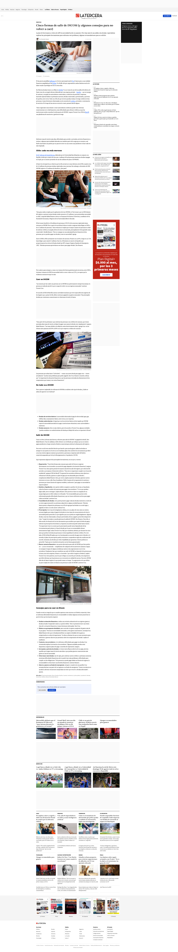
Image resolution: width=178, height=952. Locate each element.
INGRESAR (174, 15)
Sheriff (87, 112)
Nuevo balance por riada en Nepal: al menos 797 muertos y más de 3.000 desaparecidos (88, 888)
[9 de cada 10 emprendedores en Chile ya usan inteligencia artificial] (67, 828)
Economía (38, 677)
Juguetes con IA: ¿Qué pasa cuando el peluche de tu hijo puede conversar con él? (109, 880)
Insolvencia (70, 675)
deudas (54, 83)
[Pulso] (56, 914)
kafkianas (52, 81)
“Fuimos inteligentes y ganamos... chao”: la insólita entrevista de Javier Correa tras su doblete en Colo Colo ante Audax (109, 848)
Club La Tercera (55, 9)
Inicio (2, 9)
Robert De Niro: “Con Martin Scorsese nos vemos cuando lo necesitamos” (67, 859)
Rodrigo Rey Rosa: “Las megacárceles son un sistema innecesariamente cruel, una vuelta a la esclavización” (67, 888)
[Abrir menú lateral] (2, 16)
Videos (41, 9)
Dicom (53, 675)
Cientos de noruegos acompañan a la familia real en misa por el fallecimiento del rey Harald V (103, 159)
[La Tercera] (42, 914)
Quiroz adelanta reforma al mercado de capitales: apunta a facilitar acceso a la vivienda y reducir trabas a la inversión (67, 839)
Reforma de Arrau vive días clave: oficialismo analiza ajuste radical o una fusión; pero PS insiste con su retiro (106, 104)
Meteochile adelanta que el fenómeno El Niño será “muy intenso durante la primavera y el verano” (103, 178)
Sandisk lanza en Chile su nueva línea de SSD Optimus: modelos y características (46, 888)
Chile (37, 813)
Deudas (57, 675)
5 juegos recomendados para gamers (108, 721)
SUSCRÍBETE (106, 275)
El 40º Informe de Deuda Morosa (45, 155)
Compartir (39, 76)
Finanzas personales (46, 675)
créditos (73, 101)
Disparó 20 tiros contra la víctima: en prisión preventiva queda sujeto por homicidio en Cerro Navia (106, 119)
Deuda (47, 677)
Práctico (38, 22)
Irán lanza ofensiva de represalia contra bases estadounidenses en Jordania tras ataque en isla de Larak (106, 126)
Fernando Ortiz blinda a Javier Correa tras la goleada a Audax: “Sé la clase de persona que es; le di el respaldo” (110, 838)
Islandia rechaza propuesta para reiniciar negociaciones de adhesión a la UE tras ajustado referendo (106, 97)
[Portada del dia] (106, 248)
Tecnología (24, 9)
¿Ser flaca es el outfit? (105, 887)
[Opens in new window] (71, 914)
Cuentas (65, 675)
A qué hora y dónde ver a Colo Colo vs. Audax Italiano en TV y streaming (49, 768)
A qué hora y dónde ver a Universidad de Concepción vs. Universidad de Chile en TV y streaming (78, 769)
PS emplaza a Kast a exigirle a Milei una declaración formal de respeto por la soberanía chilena (105, 90)
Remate (88, 675)
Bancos (56, 677)
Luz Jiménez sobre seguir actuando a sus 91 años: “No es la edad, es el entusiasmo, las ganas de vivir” (103, 164)
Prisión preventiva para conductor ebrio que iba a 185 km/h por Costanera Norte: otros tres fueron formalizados (102, 171)
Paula (101, 855)
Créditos (43, 677)
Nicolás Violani (45, 39)
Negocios (18, 9)
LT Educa (70, 9)
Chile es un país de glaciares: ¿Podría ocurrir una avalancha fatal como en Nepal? (88, 723)
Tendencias (82, 813)
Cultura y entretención (64, 855)
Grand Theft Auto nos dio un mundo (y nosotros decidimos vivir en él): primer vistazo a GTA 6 (66, 723)
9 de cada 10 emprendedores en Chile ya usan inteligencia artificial (66, 817)
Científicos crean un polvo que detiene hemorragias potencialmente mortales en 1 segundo (88, 838)
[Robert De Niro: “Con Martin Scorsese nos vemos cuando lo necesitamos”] (67, 870)
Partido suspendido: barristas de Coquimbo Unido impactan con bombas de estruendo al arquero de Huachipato (109, 818)
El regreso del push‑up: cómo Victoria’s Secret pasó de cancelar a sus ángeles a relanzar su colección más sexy (88, 848)
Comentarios (47, 76)
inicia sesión (42, 690)
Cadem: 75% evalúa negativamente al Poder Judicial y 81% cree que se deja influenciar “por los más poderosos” (106, 112)
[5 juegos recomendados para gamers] (110, 733)
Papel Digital (63, 9)
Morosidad (51, 677)
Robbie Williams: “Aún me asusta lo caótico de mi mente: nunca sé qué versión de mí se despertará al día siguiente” (66, 881)
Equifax (79, 92)
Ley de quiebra (76, 675)
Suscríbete (52, 690)
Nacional (12, 9)
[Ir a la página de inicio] (89, 16)
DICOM (61, 90)
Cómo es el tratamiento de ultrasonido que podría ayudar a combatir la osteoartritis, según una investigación (103, 192)
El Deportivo (31, 9)
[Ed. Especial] (85, 914)
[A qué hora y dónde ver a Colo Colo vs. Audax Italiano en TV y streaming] (49, 780)
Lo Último (47, 9)
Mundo (36, 9)
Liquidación (83, 675)
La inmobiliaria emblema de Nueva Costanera (66, 846)
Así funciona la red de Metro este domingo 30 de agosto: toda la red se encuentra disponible (106, 769)
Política (7, 9)
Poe (73, 81)
